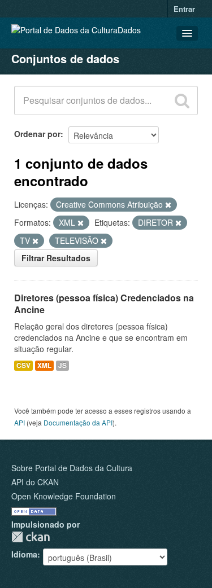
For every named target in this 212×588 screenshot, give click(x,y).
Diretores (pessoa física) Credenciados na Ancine (104, 303)
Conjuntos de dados (65, 58)
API (19, 422)
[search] (182, 100)
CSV (23, 365)
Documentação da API (78, 422)
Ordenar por (37, 133)
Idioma (24, 554)
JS (62, 365)
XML (44, 365)
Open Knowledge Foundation (63, 496)
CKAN (30, 537)
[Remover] (168, 204)
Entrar (184, 8)
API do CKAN (35, 482)
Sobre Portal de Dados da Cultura (71, 467)
